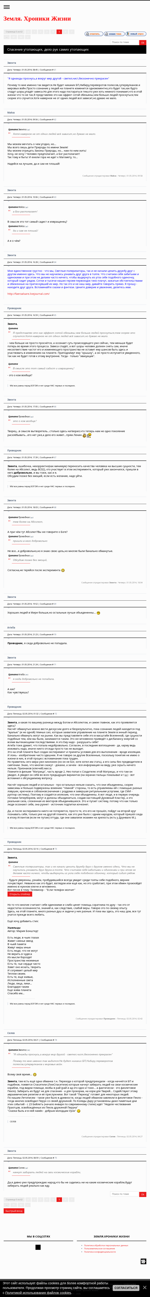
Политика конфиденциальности (100, 1251)
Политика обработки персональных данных (106, 1245)
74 (56, 1040)
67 (55, 457)
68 (55, 507)
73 (56, 848)
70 (55, 634)
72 (56, 713)
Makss (11, 112)
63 (55, 197)
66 (55, 406)
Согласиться (126, 1288)
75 (56, 1157)
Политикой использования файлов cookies (38, 1293)
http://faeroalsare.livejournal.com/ (29, 293)
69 (55, 603)
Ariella (11, 627)
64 (55, 262)
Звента (11, 62)
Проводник (14, 308)
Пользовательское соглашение (99, 1248)
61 (14, 37)
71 (55, 664)
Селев (11, 1033)
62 (21, 37)
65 (55, 315)
